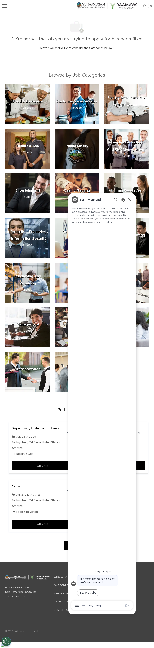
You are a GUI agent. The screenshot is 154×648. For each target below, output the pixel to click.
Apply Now (55, 466)
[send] (127, 605)
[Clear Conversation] (115, 199)
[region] (102, 402)
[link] (27, 577)
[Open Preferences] (6, 641)
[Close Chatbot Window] (129, 199)
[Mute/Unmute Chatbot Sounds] (122, 199)
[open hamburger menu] (4, 6)
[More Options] (77, 605)
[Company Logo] (107, 6)
